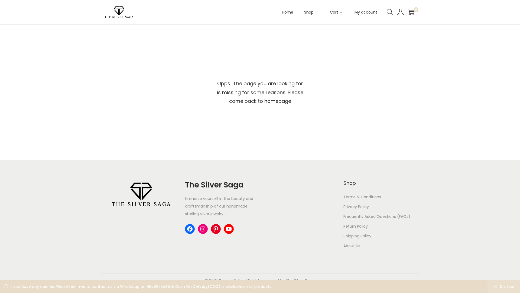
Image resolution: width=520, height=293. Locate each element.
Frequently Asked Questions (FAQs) (376, 216)
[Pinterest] (216, 229)
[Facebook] (190, 229)
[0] (411, 12)
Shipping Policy (357, 236)
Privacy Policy (356, 206)
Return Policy (355, 226)
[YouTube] (229, 229)
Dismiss (507, 286)
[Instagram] (203, 229)
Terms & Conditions (362, 197)
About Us (351, 246)
